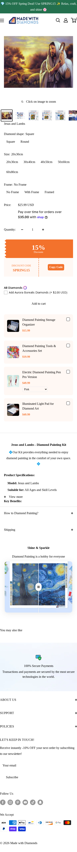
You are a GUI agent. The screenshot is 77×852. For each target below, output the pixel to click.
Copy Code (56, 267)
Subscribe (12, 777)
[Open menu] (2, 20)
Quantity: (10, 229)
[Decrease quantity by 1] (22, 229)
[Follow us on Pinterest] (18, 802)
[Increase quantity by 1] (43, 229)
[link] (13, 326)
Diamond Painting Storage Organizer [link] (38, 322)
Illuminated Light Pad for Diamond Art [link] (38, 406)
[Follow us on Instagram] (10, 802)
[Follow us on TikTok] (33, 802)
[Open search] (58, 20)
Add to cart (39, 303)
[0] (73, 20)
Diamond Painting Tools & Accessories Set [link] (39, 348)
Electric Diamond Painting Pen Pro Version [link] (41, 375)
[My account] (66, 20)
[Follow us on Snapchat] (40, 802)
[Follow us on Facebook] (3, 802)
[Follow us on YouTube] (25, 802)
